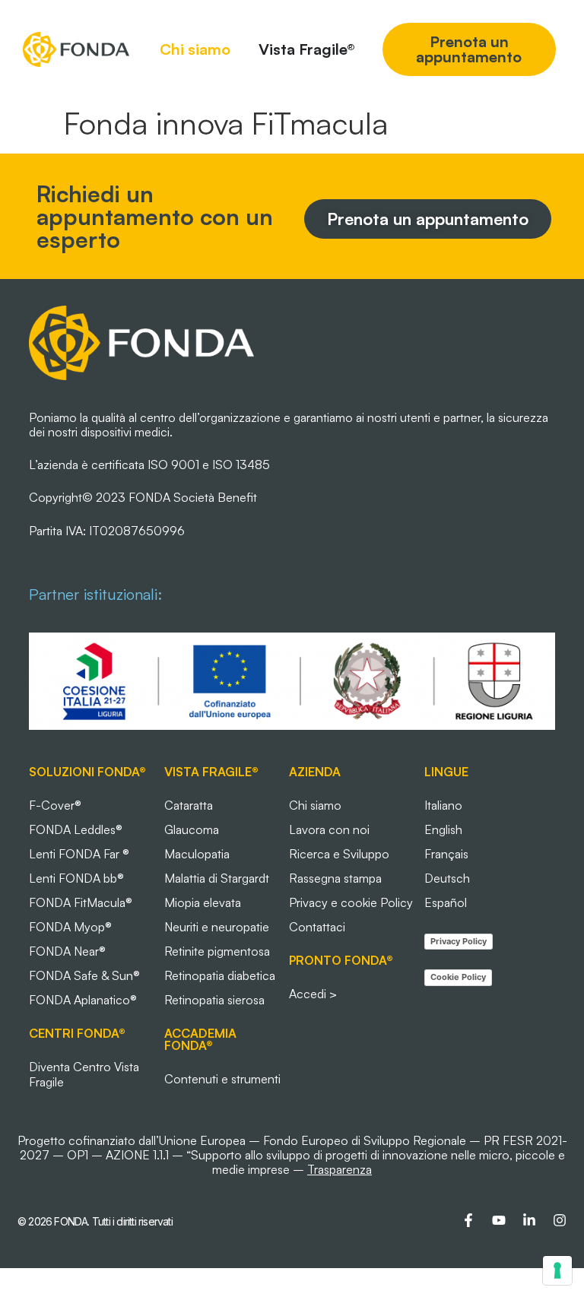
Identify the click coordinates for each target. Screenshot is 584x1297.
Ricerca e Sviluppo (339, 853)
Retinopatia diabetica (219, 975)
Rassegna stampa (335, 878)
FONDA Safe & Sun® (84, 975)
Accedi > (313, 993)
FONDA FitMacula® (80, 902)
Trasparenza (339, 1169)
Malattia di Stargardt (216, 878)
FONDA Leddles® (75, 829)
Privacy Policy (458, 941)
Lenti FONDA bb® (76, 878)
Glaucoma (191, 829)
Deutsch (447, 878)
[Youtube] (499, 1220)
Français (446, 853)
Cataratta (188, 805)
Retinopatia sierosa (214, 999)
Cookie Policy (458, 977)
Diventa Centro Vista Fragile (84, 1074)
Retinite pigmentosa (217, 951)
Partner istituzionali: (95, 594)
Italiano (443, 805)
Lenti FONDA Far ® (79, 853)
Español (445, 902)
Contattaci (317, 926)
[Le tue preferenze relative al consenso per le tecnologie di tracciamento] (557, 1270)
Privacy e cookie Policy (351, 902)
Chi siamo (315, 805)
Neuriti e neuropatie (216, 926)
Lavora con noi (329, 829)
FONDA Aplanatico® (83, 999)
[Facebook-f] (468, 1220)
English (443, 829)
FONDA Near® (67, 951)
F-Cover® (55, 805)
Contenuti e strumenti (222, 1078)
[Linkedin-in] (529, 1220)
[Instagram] (560, 1220)
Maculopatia (197, 853)
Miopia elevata (202, 902)
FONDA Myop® (70, 926)
